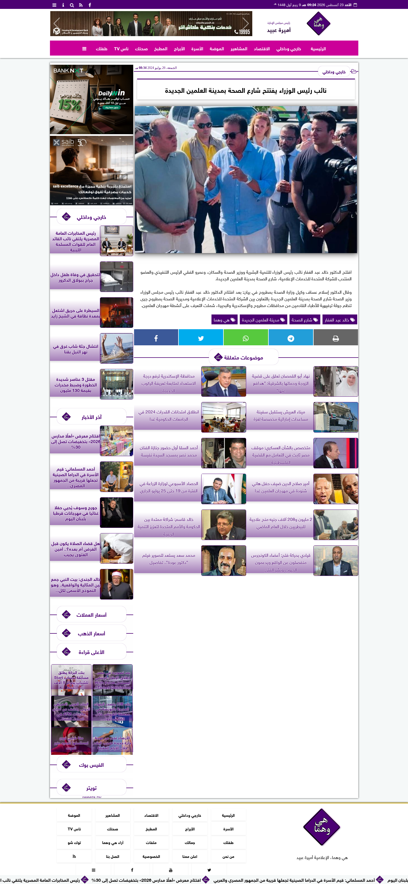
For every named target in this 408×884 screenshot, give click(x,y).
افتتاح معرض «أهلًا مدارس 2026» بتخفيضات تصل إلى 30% (195, 879)
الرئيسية (318, 48)
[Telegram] (290, 337)
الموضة (217, 48)
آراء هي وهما (112, 841)
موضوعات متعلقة (243, 356)
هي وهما (222, 319)
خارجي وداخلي (288, 48)
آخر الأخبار (92, 416)
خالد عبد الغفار (337, 319)
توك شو (73, 841)
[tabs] (54, 4)
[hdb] (151, 23)
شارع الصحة (302, 319)
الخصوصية (151, 855)
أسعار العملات (92, 614)
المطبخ (160, 48)
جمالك (190, 841)
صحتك (141, 48)
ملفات (151, 841)
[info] (63, 4)
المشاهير (239, 48)
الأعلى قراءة (91, 651)
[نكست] (91, 132)
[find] (72, 4)
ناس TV (121, 48)
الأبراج (179, 48)
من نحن (228, 855)
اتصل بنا (112, 855)
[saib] (91, 203)
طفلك (101, 48)
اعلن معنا (189, 855)
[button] (57, 24)
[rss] (81, 4)
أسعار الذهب (91, 632)
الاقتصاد (262, 48)
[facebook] (89, 4)
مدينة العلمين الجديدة (261, 319)
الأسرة (197, 48)
